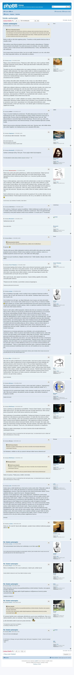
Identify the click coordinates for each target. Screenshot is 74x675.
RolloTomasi (56, 412)
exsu (54, 65)
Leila (54, 483)
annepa (54, 300)
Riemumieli (55, 226)
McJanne (55, 393)
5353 (57, 161)
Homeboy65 (55, 158)
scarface (55, 532)
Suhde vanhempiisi (10, 18)
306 (57, 535)
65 (56, 587)
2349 (57, 416)
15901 (57, 371)
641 (57, 486)
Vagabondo (55, 139)
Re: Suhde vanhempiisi (10, 542)
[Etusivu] (10, 6)
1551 (57, 644)
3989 (57, 304)
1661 (57, 576)
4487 (57, 68)
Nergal (54, 573)
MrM (54, 641)
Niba (54, 368)
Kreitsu (54, 611)
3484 (57, 182)
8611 (57, 396)
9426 (57, 266)
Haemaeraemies (56, 179)
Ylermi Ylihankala (57, 263)
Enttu (54, 583)
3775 (57, 614)
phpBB (36, 660)
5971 (57, 229)
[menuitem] (11, 11)
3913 (57, 142)
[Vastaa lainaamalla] (48, 24)
